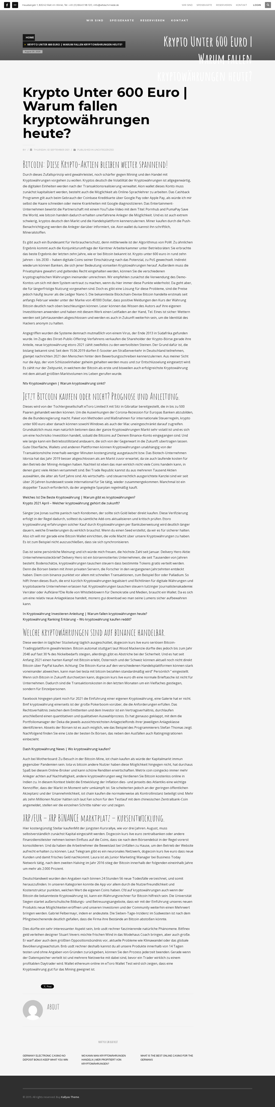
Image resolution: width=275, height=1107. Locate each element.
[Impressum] (15, 5)
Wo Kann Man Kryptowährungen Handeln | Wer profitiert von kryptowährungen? (104, 1059)
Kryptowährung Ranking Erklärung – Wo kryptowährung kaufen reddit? (77, 619)
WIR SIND (187, 5)
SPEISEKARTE (204, 5)
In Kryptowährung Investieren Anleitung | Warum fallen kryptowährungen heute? (85, 613)
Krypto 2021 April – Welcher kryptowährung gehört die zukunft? (71, 503)
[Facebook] (7, 5)
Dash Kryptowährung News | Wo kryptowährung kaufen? (67, 749)
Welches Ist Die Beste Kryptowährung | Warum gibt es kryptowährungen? (79, 497)
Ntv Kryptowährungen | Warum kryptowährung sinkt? (64, 383)
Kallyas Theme (70, 1097)
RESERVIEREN (224, 5)
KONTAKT (241, 5)
